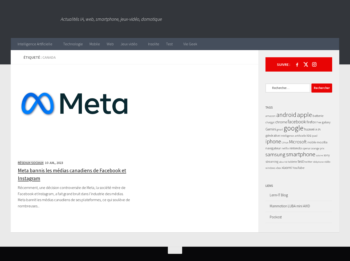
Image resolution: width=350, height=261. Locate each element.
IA (316, 129)
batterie (318, 116)
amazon (270, 116)
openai (306, 148)
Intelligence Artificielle (35, 44)
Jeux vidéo (128, 44)
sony (327, 155)
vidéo (327, 161)
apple (304, 114)
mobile (311, 142)
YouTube (298, 168)
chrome (281, 122)
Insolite (153, 44)
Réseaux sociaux (31, 163)
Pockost (276, 217)
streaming (271, 162)
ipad (314, 136)
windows (270, 168)
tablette (292, 161)
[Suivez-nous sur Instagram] (314, 64)
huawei (309, 129)
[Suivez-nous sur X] (305, 64)
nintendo (296, 148)
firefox (311, 122)
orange (315, 148)
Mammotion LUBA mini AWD (290, 206)
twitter (308, 162)
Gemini (270, 129)
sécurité (283, 161)
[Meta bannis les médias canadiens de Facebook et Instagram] (74, 114)
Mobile (95, 44)
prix (322, 148)
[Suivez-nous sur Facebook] (297, 64)
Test (169, 44)
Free (318, 122)
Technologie (73, 44)
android (286, 115)
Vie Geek (190, 44)
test (301, 161)
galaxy (326, 122)
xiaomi (287, 167)
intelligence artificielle (293, 136)
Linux (285, 142)
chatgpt (270, 122)
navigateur (273, 148)
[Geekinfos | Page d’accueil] (36, 19)
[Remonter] (175, 250)
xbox (278, 168)
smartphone (300, 154)
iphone (273, 141)
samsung (275, 154)
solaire (319, 155)
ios (309, 135)
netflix (285, 148)
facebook (297, 122)
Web (110, 44)
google (293, 128)
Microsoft (298, 142)
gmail (280, 129)
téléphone (318, 161)
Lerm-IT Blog (279, 195)
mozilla (322, 142)
